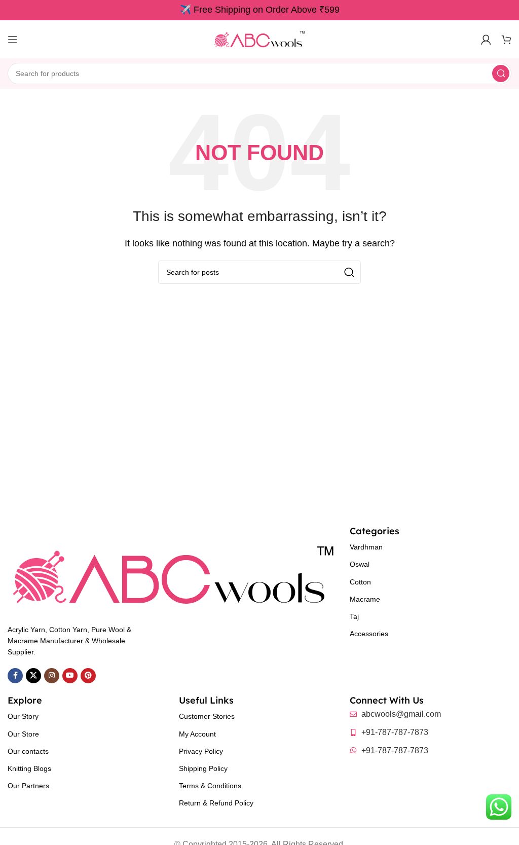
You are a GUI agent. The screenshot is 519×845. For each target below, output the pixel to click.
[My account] (486, 39)
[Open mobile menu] (13, 39)
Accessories (369, 634)
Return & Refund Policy (216, 803)
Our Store (23, 734)
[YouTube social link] (70, 675)
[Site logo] (259, 38)
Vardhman (366, 547)
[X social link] (33, 675)
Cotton (360, 582)
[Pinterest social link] (88, 675)
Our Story (23, 716)
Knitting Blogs (29, 768)
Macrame (365, 599)
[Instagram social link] (51, 675)
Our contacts (28, 751)
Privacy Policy (201, 751)
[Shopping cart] (506, 39)
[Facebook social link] (15, 675)
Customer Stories (207, 716)
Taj (354, 616)
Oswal (359, 564)
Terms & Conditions (210, 786)
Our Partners (28, 786)
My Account (197, 734)
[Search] (500, 73)
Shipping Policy (203, 768)
